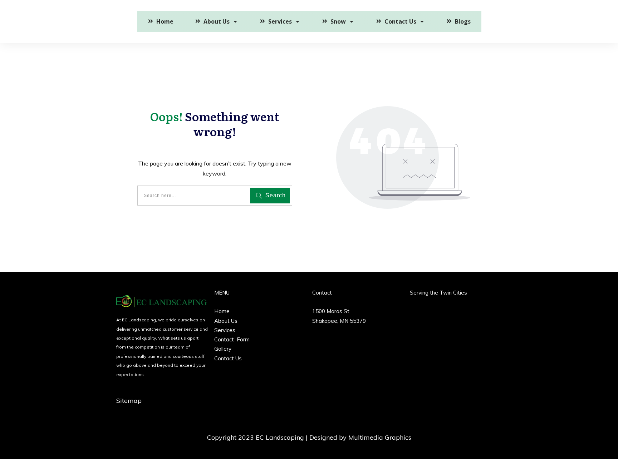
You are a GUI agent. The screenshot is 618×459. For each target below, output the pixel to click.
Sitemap (129, 400)
